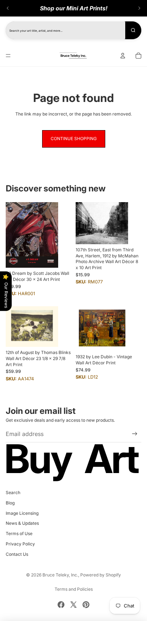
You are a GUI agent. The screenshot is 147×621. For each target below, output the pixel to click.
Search (13, 492)
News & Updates (22, 523)
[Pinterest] (86, 604)
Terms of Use (19, 533)
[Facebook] (61, 604)
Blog (10, 502)
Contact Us (17, 554)
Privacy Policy (20, 543)
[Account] (123, 55)
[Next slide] (139, 8)
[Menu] (8, 55)
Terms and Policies (74, 589)
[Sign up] (134, 433)
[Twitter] (73, 604)
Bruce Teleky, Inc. (60, 575)
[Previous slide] (8, 8)
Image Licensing (22, 513)
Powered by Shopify (100, 575)
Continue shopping (74, 138)
